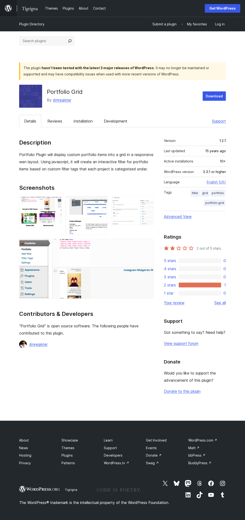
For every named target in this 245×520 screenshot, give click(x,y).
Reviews (54, 121)
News (23, 448)
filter (195, 193)
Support (219, 121)
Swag (152, 463)
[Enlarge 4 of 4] (147, 245)
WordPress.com (202, 440)
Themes (67, 448)
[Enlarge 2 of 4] (101, 202)
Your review (174, 302)
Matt (194, 448)
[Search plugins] (70, 41)
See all (220, 302)
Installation (83, 121)
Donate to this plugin (182, 391)
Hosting (25, 455)
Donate (154, 455)
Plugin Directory (32, 24)
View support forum (181, 343)
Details (30, 121)
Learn (108, 440)
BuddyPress (200, 463)
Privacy (25, 463)
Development (115, 121)
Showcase (69, 440)
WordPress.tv (116, 463)
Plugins (67, 455)
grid (205, 193)
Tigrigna (71, 490)
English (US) (216, 182)
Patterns (68, 463)
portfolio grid (214, 203)
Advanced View (178, 216)
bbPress (197, 455)
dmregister (62, 100)
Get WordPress (222, 8)
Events (151, 448)
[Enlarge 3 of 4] (147, 202)
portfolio (218, 193)
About (24, 440)
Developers (113, 455)
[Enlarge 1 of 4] (55, 202)
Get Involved (156, 440)
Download (214, 96)
